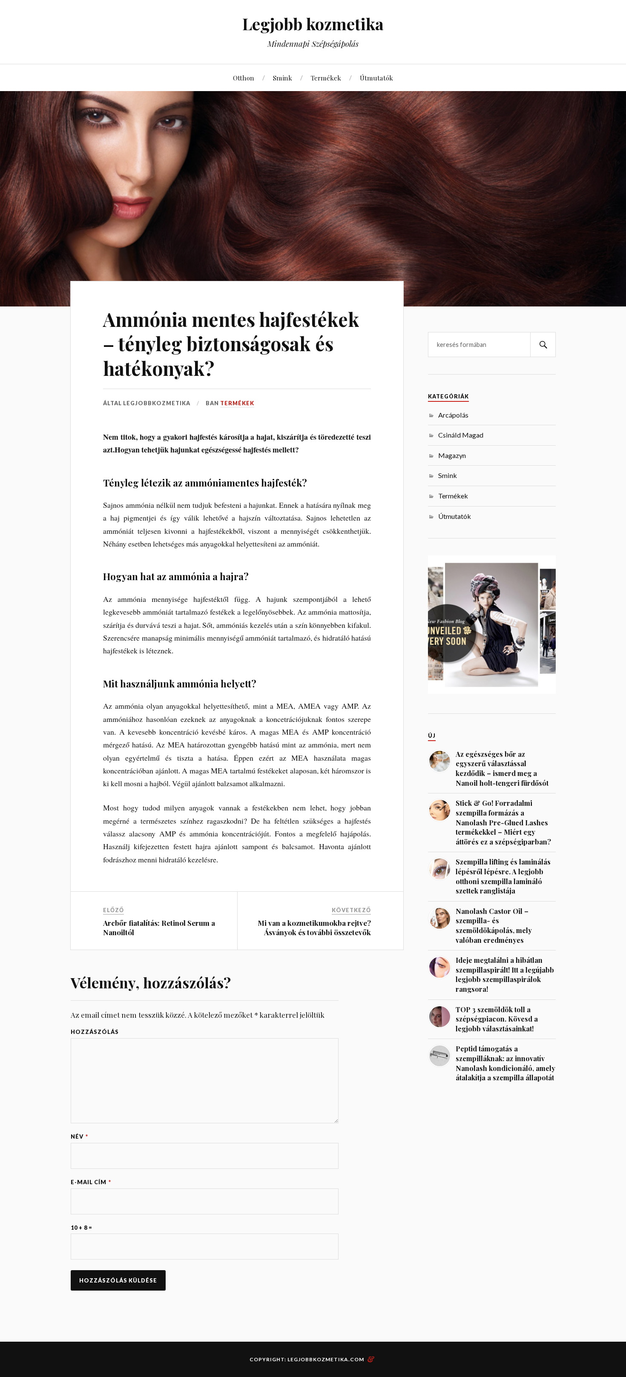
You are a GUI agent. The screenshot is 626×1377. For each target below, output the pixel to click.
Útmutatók (376, 77)
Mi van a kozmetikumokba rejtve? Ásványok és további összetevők (314, 927)
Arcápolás (453, 415)
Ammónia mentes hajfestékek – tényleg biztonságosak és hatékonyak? (231, 343)
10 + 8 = (81, 1228)
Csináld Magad (460, 435)
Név (79, 1136)
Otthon (243, 77)
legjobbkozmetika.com (325, 1359)
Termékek (326, 77)
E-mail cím (91, 1182)
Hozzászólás (95, 1032)
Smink (282, 77)
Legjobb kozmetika (313, 23)
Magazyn (452, 455)
